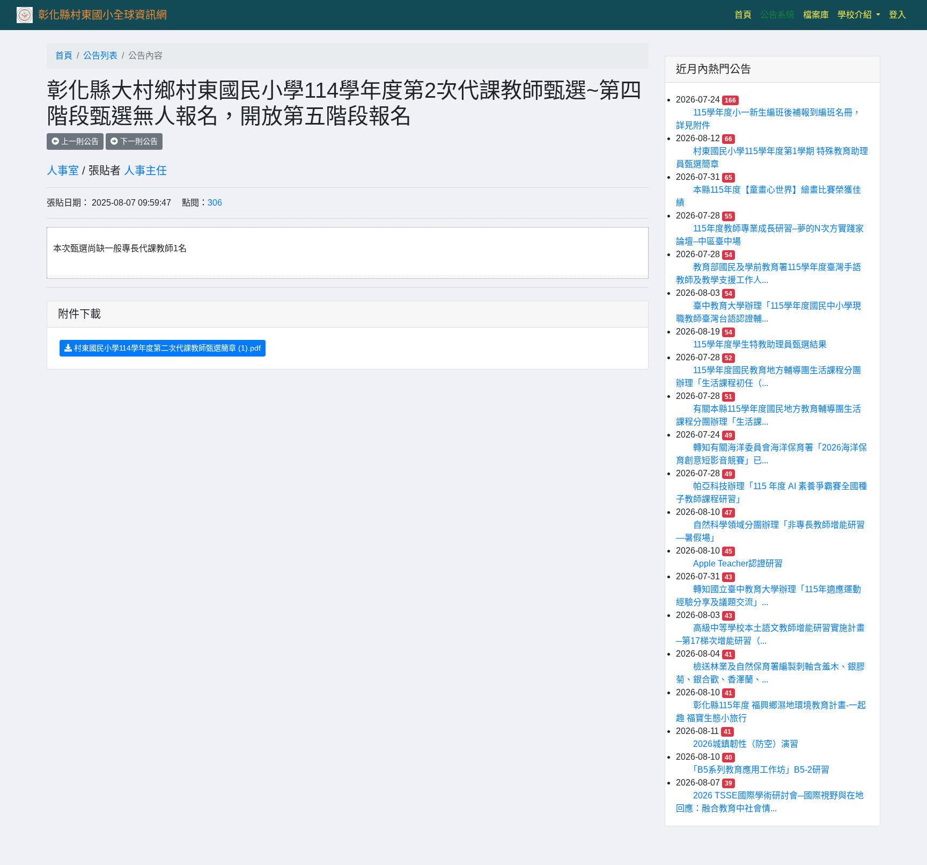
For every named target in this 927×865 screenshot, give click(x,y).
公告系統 (777, 14)
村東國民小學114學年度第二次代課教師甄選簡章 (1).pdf (166, 348)
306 (215, 202)
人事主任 (145, 171)
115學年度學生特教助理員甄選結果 (760, 344)
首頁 (745, 14)
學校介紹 (855, 14)
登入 (897, 14)
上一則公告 (79, 141)
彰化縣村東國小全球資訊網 (102, 15)
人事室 (63, 171)
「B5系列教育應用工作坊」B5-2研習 (761, 769)
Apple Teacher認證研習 (738, 563)
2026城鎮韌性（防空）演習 (745, 743)
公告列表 (100, 55)
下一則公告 (138, 141)
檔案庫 (816, 14)
